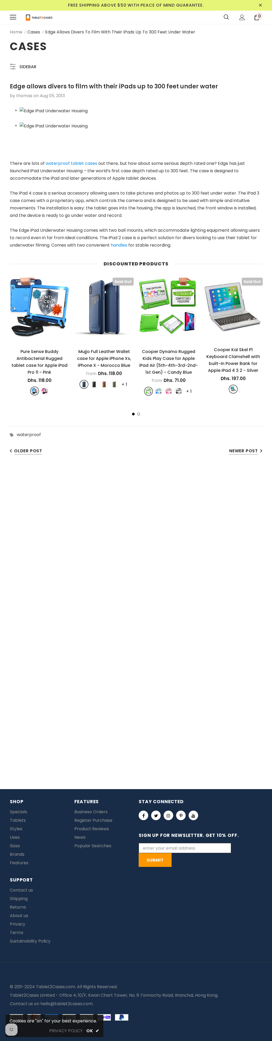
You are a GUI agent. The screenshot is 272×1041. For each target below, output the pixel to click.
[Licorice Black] (179, 391)
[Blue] (35, 391)
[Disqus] (136, 542)
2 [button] (138, 414)
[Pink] (45, 391)
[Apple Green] (148, 391)
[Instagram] (168, 815)
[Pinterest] (181, 815)
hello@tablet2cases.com (66, 1004)
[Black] (94, 384)
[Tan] (104, 384)
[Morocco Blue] (84, 384)
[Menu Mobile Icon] (13, 17)
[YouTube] (193, 815)
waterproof (29, 435)
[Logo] (39, 17)
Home (16, 32)
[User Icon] (242, 17)
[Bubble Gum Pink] (169, 391)
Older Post (28, 451)
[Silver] (233, 389)
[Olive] (114, 384)
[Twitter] (156, 815)
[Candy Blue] (159, 391)
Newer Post (243, 451)
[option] (39, 336)
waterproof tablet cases (71, 163)
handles (119, 245)
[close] (260, 5)
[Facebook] (143, 815)
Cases (33, 32)
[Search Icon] (226, 17)
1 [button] (133, 414)
